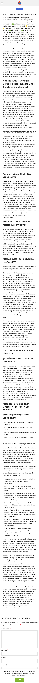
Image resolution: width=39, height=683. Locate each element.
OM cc (19, 9)
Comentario (6, 629)
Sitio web (4, 665)
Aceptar (19, 680)
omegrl (30, 307)
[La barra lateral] (2, 207)
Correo (4, 658)
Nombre (4, 650)
